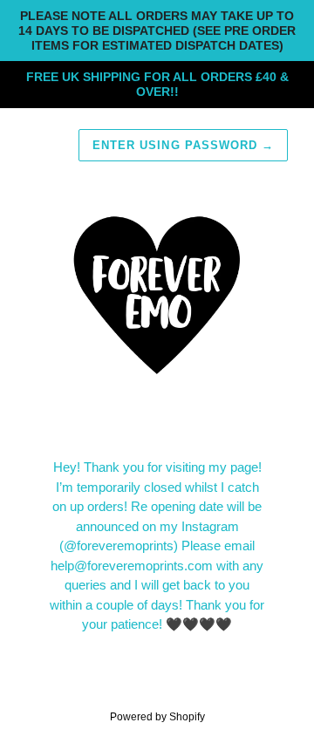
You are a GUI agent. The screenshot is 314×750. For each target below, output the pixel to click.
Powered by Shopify (157, 717)
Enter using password (183, 145)
